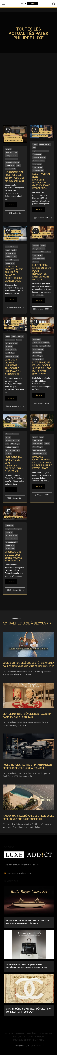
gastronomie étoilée (39, 157)
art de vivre (36, 339)
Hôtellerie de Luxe (12, 238)
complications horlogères (13, 529)
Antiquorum (9, 525)
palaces (16, 260)
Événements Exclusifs (13, 137)
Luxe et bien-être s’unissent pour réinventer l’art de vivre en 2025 (42, 272)
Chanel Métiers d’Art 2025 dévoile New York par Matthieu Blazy (28, 1010)
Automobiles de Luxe (12, 232)
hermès (43, 245)
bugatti (8, 250)
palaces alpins (37, 352)
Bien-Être (32, 1033)
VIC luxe (8, 454)
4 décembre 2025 (15, 308)
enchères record (11, 253)
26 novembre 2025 (42, 309)
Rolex (18, 165)
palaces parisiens (11, 350)
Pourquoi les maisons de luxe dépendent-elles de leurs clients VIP (14, 464)
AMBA (38, 1045)
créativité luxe (37, 440)
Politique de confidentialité (28, 1039)
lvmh (7, 444)
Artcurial (8, 149)
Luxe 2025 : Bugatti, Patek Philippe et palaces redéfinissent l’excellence (14, 274)
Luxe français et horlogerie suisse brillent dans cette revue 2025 (41, 368)
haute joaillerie (37, 443)
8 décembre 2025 (42, 218)
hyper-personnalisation (12, 440)
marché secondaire (11, 159)
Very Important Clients (12, 450)
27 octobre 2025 (15, 590)
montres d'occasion (11, 542)
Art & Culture (10, 134)
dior (34, 148)
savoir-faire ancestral (12, 356)
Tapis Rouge (45, 1033)
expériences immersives (40, 151)
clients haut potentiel (12, 434)
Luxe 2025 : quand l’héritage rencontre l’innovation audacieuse (13, 367)
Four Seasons (37, 154)
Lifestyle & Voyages (39, 136)
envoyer (20, 337)
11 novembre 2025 (42, 403)
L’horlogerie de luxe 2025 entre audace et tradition (13, 556)
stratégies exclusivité (12, 447)
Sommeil (36, 262)
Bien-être (36, 245)
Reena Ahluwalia (38, 171)
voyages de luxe (38, 359)
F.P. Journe (9, 532)
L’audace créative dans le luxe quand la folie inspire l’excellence (42, 462)
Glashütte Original (11, 152)
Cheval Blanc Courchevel (41, 343)
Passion (28, 1036)
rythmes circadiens (39, 258)
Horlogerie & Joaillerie (14, 140)
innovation (9, 346)
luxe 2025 (9, 260)
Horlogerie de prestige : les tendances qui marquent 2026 (14, 176)
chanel (14, 337)
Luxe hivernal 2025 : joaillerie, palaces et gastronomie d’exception (41, 181)
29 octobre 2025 (43, 495)
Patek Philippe (10, 165)
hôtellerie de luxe (38, 161)
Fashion (20, 1033)
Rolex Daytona (10, 548)
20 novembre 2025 (14, 406)
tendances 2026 (11, 169)
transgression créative (39, 453)
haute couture (10, 340)
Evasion (39, 1036)
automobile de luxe (12, 247)
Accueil (9, 1033)
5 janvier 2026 (16, 213)
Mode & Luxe (36, 237)
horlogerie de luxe (11, 156)
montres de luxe (38, 349)
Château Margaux (44, 144)
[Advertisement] (28, 94)
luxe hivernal (37, 164)
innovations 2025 (38, 252)
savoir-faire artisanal (39, 450)
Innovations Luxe (39, 425)
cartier (35, 144)
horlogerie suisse (11, 257)
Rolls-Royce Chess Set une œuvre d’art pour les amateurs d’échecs (28, 922)
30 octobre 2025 (15, 498)
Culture (17, 1036)
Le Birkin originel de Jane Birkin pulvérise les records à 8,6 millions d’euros (26, 966)
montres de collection (12, 162)
